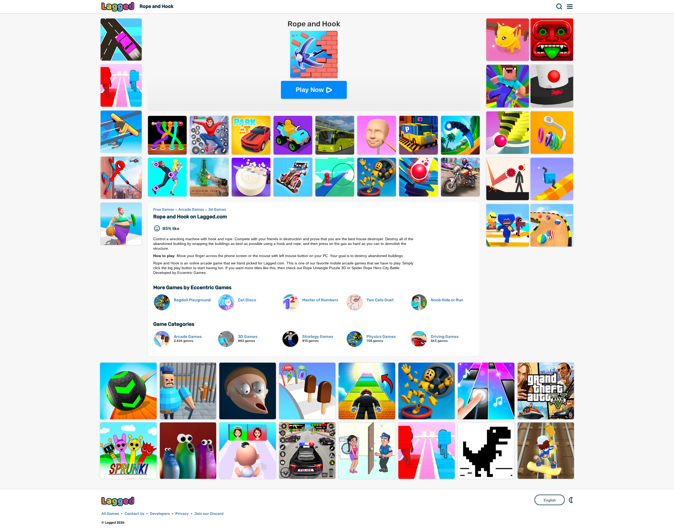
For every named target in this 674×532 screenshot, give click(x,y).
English (550, 500)
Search (559, 6)
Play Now (310, 89)
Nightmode (571, 500)
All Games (110, 513)
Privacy (182, 513)
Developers (160, 513)
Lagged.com (118, 501)
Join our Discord (209, 513)
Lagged (118, 6)
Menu (570, 6)
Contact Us (134, 513)
